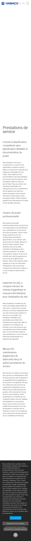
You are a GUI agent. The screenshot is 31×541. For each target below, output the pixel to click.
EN (23, 3)
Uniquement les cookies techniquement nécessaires (16, 523)
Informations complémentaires (15, 529)
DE (20, 3)
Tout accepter (15, 518)
